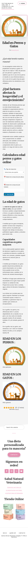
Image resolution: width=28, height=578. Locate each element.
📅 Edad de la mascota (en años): (14, 177)
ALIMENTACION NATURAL (14, 490)
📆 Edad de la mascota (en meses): (12, 186)
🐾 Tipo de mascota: (10, 169)
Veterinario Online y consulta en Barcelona (8, 6)
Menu (23, 3)
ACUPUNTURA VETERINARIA (14, 493)
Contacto (14, 454)
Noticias (17, 409)
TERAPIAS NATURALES (14, 487)
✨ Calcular (9, 194)
